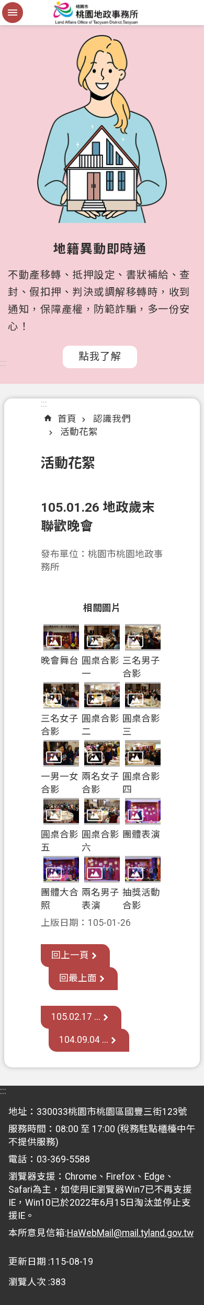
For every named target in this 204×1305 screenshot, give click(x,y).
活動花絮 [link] (79, 432)
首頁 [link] (67, 419)
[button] (61, 637)
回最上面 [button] (78, 978)
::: (3, 363)
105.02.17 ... (75, 1017)
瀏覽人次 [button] (27, 1282)
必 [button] (12, 12)
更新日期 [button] (27, 1261)
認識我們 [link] (112, 419)
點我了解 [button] (99, 356)
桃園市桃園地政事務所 (102, 12)
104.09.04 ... (83, 1039)
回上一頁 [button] (70, 955)
